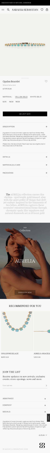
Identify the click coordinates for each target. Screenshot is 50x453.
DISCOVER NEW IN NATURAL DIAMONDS (16, 3)
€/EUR (42, 435)
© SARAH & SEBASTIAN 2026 (15, 449)
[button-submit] (46, 385)
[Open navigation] (3, 9)
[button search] (8, 9)
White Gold (35, 97)
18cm (18, 102)
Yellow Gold (21, 97)
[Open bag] (47, 9)
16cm (11, 102)
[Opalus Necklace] (17, 331)
